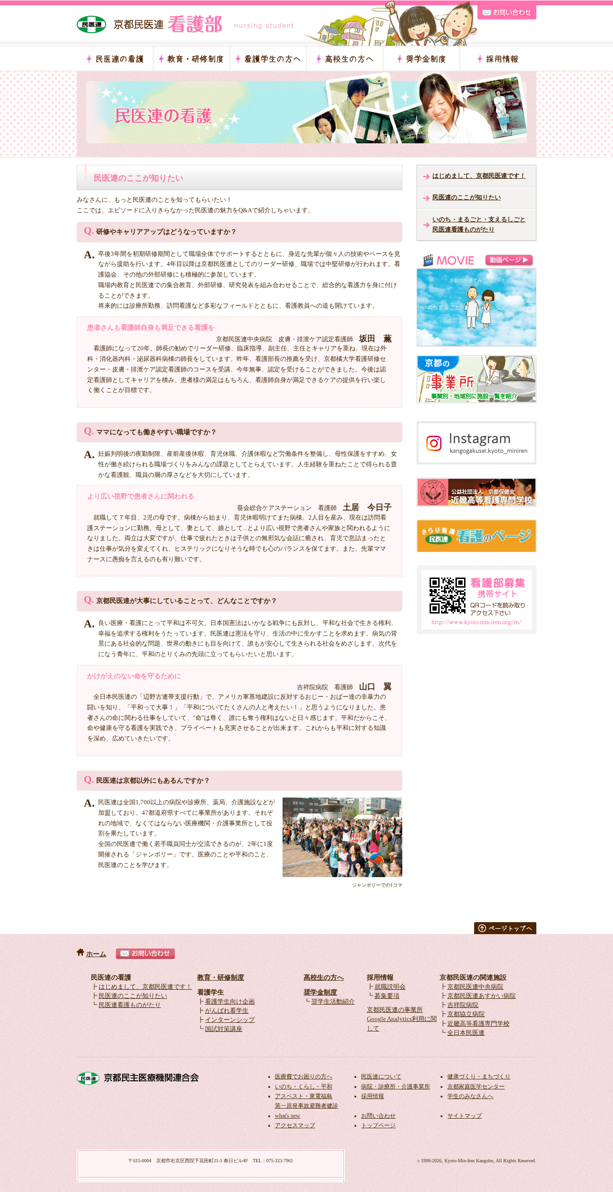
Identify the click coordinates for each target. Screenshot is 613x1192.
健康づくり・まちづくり (479, 1076)
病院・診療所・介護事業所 (395, 1086)
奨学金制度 (320, 992)
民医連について (381, 1076)
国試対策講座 (223, 1029)
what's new (287, 1115)
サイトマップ (464, 1115)
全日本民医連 (466, 1033)
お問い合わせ (378, 1115)
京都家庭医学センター (476, 1086)
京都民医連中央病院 (475, 987)
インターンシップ (230, 1020)
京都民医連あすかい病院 (481, 996)
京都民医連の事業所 (395, 1010)
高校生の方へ (324, 977)
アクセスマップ (295, 1125)
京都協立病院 (466, 1014)
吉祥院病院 (462, 1005)
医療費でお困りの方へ (303, 1076)
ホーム (96, 954)
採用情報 (372, 1096)
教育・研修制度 (220, 977)
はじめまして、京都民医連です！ (479, 176)
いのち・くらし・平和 (303, 1086)
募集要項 (387, 996)
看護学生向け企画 (230, 1001)
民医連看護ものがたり (130, 1005)
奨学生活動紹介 (333, 1001)
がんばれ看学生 (227, 1010)
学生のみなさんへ (470, 1096)
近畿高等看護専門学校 (478, 1023)
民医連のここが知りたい (466, 197)
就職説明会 (390, 987)
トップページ (378, 1125)
